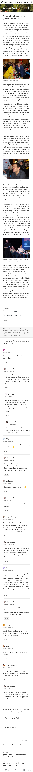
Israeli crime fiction (16, 332)
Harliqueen (9, 481)
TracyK (8, 568)
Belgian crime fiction (15, 330)
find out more (7, 223)
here (11, 132)
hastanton (9, 350)
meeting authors (16, 333)
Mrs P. (8, 625)
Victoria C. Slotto (11, 665)
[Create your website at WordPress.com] (16, 2)
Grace (8, 646)
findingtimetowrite (10, 8)
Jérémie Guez (25, 332)
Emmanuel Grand (7, 332)
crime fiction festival (25, 330)
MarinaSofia (16, 329)
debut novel (19, 136)
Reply (5, 362)
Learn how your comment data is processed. (16, 747)
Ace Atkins (6, 330)
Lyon (10, 333)
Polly (7, 439)
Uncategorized (25, 329)
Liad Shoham (6, 333)
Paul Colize (9, 335)
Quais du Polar (16, 335)
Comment (24, 740)
